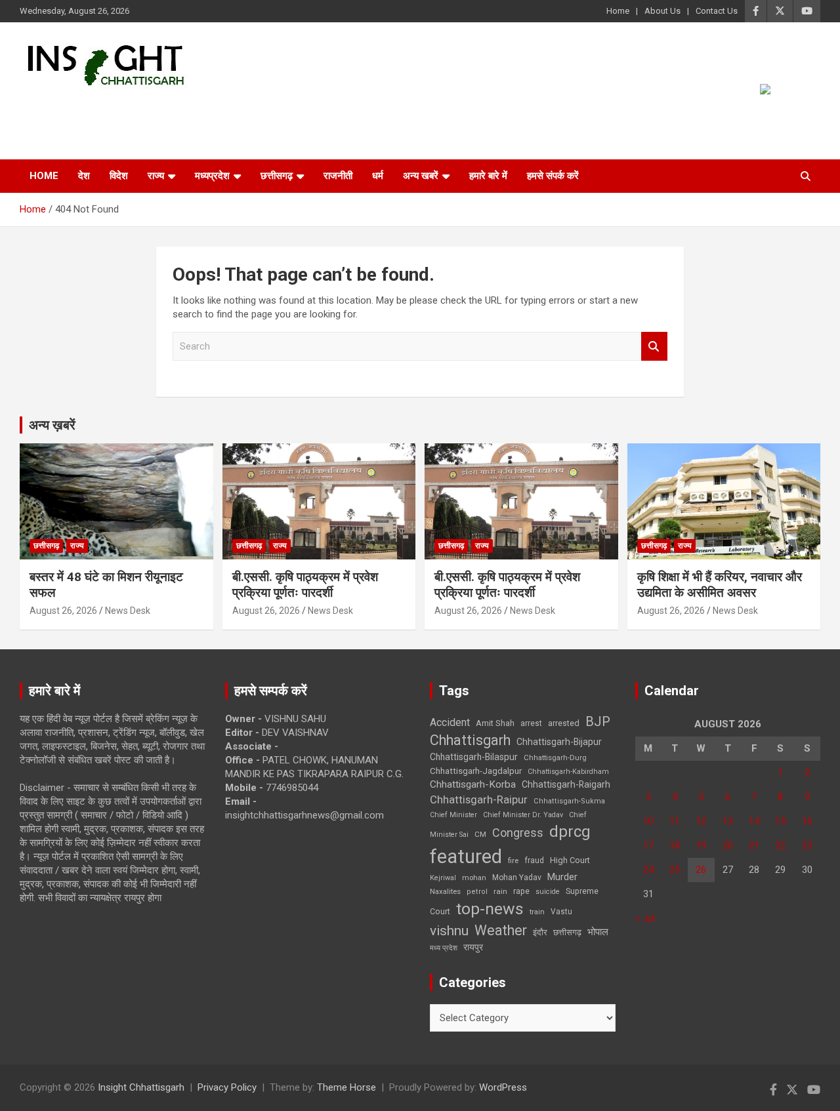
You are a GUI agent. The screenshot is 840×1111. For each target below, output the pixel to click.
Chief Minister (453, 815)
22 (780, 845)
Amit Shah (495, 723)
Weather (500, 930)
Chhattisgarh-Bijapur (559, 742)
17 (648, 845)
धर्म (377, 176)
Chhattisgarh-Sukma (569, 801)
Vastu (561, 911)
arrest (531, 723)
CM (480, 834)
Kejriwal (443, 878)
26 (701, 870)
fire (513, 860)
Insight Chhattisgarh (139, 108)
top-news (490, 908)
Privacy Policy (227, 1087)
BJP (597, 721)
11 (674, 821)
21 (754, 845)
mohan (474, 878)
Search (654, 346)
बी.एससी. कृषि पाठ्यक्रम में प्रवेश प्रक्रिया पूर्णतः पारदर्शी (305, 585)
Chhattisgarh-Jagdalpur (476, 770)
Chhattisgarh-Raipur (479, 799)
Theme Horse (346, 1087)
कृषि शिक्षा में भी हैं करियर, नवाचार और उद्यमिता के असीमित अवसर (719, 585)
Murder (562, 877)
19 (701, 845)
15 (780, 821)
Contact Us (717, 11)
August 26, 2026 (63, 610)
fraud (534, 860)
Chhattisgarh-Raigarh (566, 784)
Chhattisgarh (470, 740)
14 (754, 821)
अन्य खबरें (420, 176)
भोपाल (597, 932)
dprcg (570, 831)
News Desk (127, 610)
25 (674, 870)
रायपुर (473, 947)
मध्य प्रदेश (443, 948)
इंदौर (540, 932)
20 (728, 845)
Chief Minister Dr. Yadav (523, 815)
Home (617, 11)
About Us (662, 11)
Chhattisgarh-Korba (473, 784)
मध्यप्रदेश (212, 176)
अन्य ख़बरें (52, 425)
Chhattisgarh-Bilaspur (474, 757)
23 (807, 845)
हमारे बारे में (488, 176)
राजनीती (338, 176)
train (537, 912)
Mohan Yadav (516, 877)
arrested (563, 723)
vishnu (449, 931)
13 (728, 821)
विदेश (119, 176)
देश (84, 176)
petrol (477, 891)
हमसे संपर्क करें (553, 176)
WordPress (503, 1087)
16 (807, 821)
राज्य (156, 176)
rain (500, 891)
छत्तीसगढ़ (277, 176)
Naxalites (445, 891)
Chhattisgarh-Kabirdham (568, 771)
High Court (570, 860)
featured (466, 856)
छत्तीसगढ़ (567, 932)
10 (648, 821)
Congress (517, 832)
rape (521, 891)
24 (648, 870)
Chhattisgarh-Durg (555, 757)
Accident (450, 722)
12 (701, 821)
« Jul (645, 918)
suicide (548, 891)
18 (674, 845)
